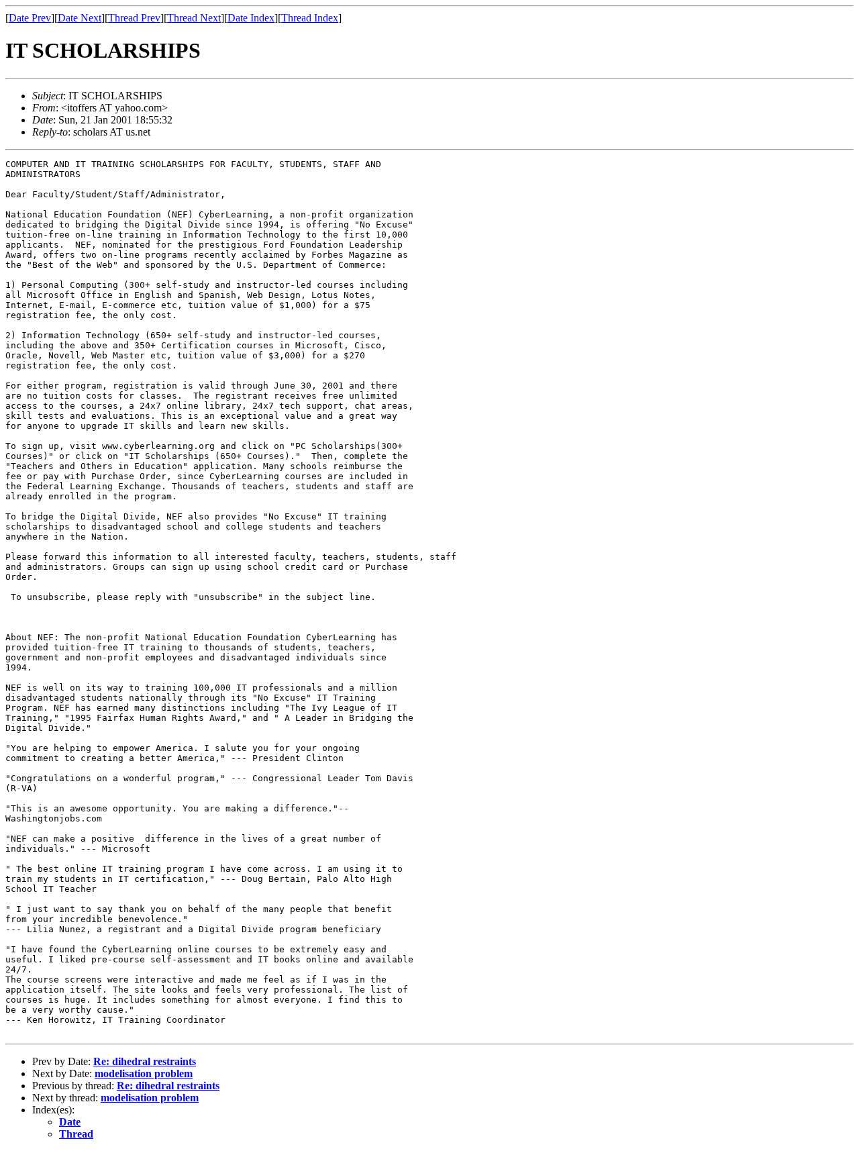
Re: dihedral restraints (144, 1061)
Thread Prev (134, 17)
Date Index (251, 17)
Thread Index (309, 17)
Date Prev (30, 17)
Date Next (79, 17)
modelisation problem (144, 1073)
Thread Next (194, 17)
